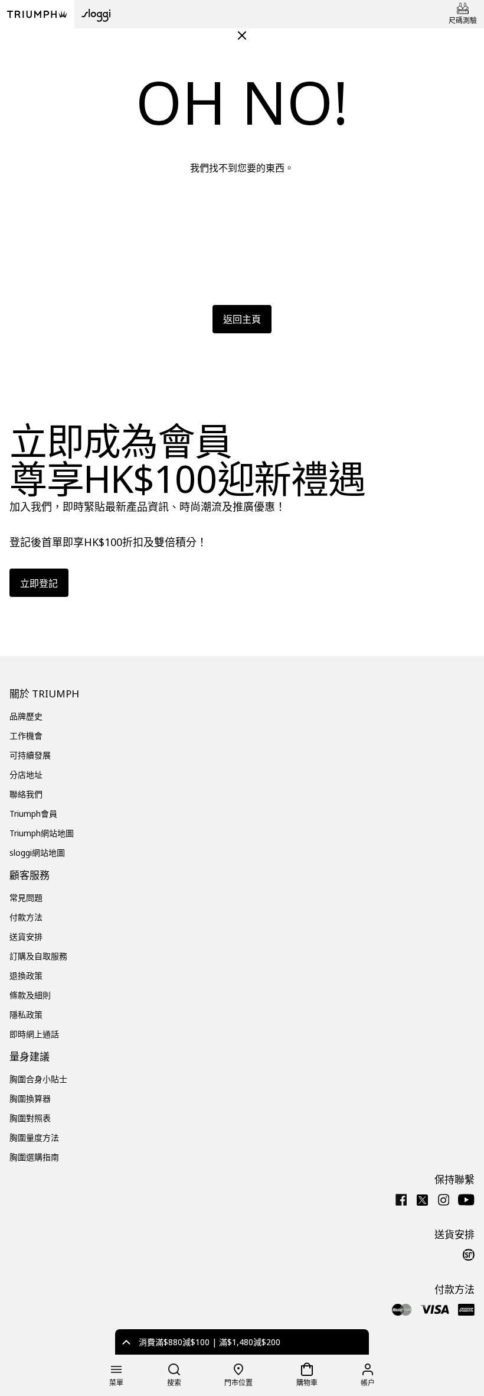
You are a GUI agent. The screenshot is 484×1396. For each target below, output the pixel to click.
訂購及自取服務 (38, 956)
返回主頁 (242, 319)
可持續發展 (30, 755)
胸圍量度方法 (34, 1137)
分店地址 (25, 774)
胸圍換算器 (30, 1098)
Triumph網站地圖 (41, 833)
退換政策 (25, 975)
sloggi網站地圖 (37, 852)
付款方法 (25, 917)
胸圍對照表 (30, 1118)
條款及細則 (30, 995)
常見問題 (25, 897)
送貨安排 (25, 936)
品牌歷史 (25, 716)
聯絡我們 (25, 794)
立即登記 (39, 583)
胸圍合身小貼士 (38, 1079)
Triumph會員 (33, 813)
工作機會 (25, 735)
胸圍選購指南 (34, 1157)
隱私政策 (25, 1014)
